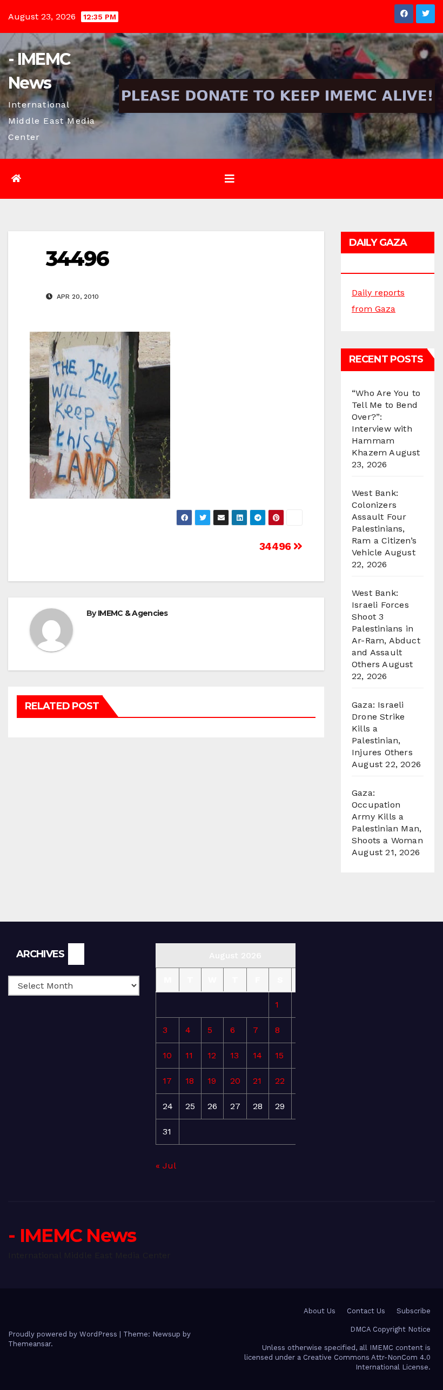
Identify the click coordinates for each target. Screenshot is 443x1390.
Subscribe (414, 1311)
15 (279, 1055)
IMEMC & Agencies (133, 613)
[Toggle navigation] (229, 179)
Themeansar (29, 1344)
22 (280, 1081)
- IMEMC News (72, 1235)
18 (189, 1081)
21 (257, 1081)
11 (189, 1055)
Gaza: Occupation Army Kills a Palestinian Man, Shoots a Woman (387, 816)
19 (211, 1081)
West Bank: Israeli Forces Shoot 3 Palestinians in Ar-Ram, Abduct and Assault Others (386, 628)
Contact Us (366, 1311)
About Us (319, 1311)
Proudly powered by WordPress (63, 1334)
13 (234, 1055)
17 (167, 1081)
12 (211, 1055)
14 (257, 1055)
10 (167, 1055)
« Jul (166, 1165)
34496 (276, 546)
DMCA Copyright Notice (390, 1329)
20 (235, 1081)
